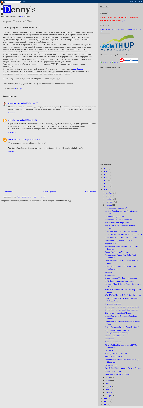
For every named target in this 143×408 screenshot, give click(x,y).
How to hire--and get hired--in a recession (121, 309)
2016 (105, 171)
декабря (109, 192)
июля (108, 377)
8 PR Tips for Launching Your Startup (120, 281)
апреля (109, 386)
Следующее (8, 191)
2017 (105, 168)
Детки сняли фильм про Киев (117, 222)
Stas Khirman (14, 139)
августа (109, 205)
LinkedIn (122, 29)
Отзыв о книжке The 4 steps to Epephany (121, 278)
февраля (109, 392)
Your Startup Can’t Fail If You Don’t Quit (121, 237)
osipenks (11, 120)
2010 (105, 189)
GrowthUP (109, 350)
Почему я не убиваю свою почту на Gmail (122, 306)
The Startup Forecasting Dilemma (118, 313)
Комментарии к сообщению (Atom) (31, 196)
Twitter (129, 29)
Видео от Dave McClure (114, 335)
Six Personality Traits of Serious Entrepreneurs (123, 234)
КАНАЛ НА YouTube (108, 29)
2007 (105, 404)
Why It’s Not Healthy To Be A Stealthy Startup (123, 295)
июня (108, 380)
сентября (109, 201)
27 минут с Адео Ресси (114, 216)
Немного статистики (113, 356)
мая (107, 383)
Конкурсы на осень (113, 371)
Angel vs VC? (110, 243)
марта (108, 389)
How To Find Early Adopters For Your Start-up (123, 368)
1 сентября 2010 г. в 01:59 (26, 120)
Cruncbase (109, 272)
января (109, 395)
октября (109, 198)
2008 (105, 401)
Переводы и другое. (113, 303)
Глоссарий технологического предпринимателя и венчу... (117, 331)
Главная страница (49, 191)
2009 (105, 398)
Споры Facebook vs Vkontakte (117, 252)
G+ (21, 16)
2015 (105, 174)
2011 (105, 186)
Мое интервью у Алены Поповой (118, 240)
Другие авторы (111, 365)
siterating (12, 103)
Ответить (12, 112)
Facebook (137, 29)
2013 (105, 180)
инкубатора (78, 69)
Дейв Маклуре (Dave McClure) (117, 374)
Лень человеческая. (113, 341)
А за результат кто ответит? (116, 208)
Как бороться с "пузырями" (116, 353)
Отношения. (110, 275)
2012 (105, 183)
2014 (105, 177)
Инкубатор (109, 338)
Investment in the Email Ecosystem (118, 219)
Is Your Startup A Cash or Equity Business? (122, 327)
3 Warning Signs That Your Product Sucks (121, 231)
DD (15, 88)
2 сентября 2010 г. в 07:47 (30, 139)
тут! (123, 20)
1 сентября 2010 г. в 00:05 (27, 103)
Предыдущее (90, 191)
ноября (109, 195)
